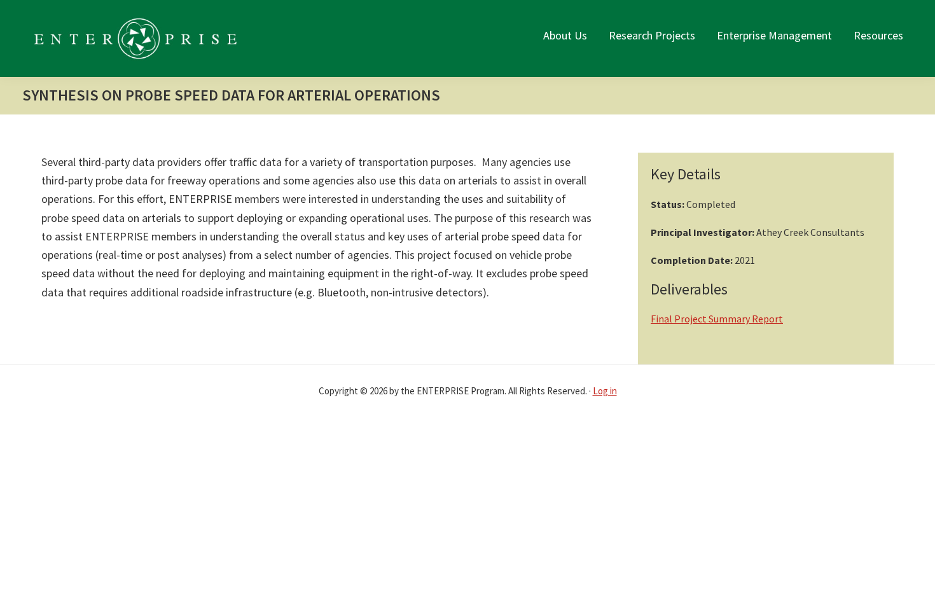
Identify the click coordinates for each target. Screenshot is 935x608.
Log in (605, 391)
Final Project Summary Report (717, 318)
